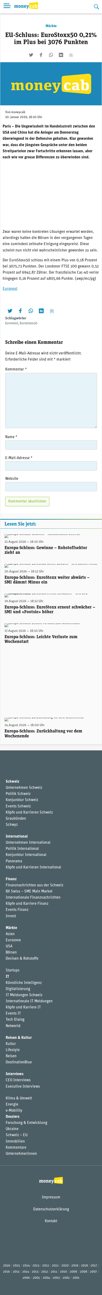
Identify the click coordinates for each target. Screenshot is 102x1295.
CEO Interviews (18, 1080)
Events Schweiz (18, 806)
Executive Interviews (23, 1087)
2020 (65, 1265)
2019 (74, 1265)
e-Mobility (14, 1111)
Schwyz (12, 825)
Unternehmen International (28, 843)
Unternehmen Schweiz (24, 788)
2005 (36, 1277)
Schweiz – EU (17, 1135)
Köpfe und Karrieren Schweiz (29, 812)
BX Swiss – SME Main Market (29, 891)
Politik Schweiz (18, 794)
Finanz (11, 879)
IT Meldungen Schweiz (24, 995)
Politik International (22, 849)
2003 (56, 1277)
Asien (10, 934)
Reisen (11, 1056)
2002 (66, 1277)
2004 (46, 1277)
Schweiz (12, 782)
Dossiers (12, 1117)
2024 (26, 1265)
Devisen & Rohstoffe (22, 959)
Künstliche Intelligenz (24, 983)
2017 (94, 1265)
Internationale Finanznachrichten (33, 898)
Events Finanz (17, 910)
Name (11, 437)
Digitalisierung (18, 989)
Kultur (11, 1044)
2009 (73, 1271)
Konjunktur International (26, 855)
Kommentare (16, 1148)
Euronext (10, 289)
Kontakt (51, 1221)
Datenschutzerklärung (51, 1209)
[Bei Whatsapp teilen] (51, 54)
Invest (11, 916)
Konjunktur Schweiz (22, 800)
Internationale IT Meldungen (29, 1001)
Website (11, 479)
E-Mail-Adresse (18, 458)
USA (9, 946)
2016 (6, 1271)
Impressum (51, 1197)
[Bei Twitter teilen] (31, 54)
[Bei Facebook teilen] (41, 54)
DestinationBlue (19, 1062)
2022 (45, 1265)
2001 (76, 1277)
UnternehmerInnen (21, 1154)
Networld (13, 1026)
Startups (12, 970)
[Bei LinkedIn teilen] (61, 54)
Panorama (14, 861)
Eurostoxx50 (28, 323)
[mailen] (70, 54)
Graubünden (16, 819)
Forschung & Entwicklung (26, 1123)
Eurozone (13, 940)
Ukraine (12, 1129)
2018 (84, 1265)
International (17, 837)
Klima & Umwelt (19, 1098)
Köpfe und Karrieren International (33, 867)
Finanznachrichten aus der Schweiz (34, 885)
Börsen (11, 952)
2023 (35, 1265)
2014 (25, 1271)
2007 (93, 1271)
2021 (55, 1265)
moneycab (18, 112)
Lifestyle (13, 1050)
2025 (16, 1265)
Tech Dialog (15, 1020)
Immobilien (15, 1141)
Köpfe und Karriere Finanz (27, 904)
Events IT (13, 1013)
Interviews (14, 1074)
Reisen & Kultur (19, 1038)
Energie (12, 1104)
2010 (63, 1271)
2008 (83, 1271)
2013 (35, 1271)
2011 (54, 1271)
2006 (26, 1277)
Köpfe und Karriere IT (23, 1007)
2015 (16, 1271)
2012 (44, 1271)
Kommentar (16, 369)
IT (7, 977)
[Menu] (7, 6)
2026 (6, 1265)
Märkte (51, 26)
